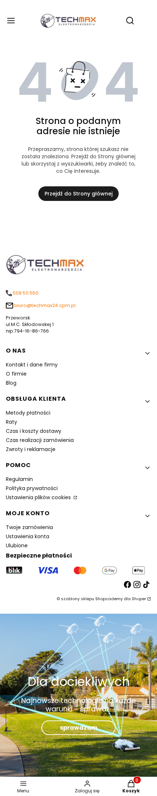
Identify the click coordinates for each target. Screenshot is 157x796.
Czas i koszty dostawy (33, 431)
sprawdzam (78, 727)
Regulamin (19, 479)
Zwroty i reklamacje (30, 449)
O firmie (16, 373)
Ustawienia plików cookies (39, 497)
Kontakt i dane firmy (32, 364)
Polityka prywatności (32, 488)
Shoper (139, 599)
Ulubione (17, 545)
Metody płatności (28, 412)
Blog (11, 383)
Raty (11, 422)
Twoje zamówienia (29, 527)
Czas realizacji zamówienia (40, 440)
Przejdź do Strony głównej (78, 193)
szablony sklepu (77, 599)
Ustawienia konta (27, 536)
